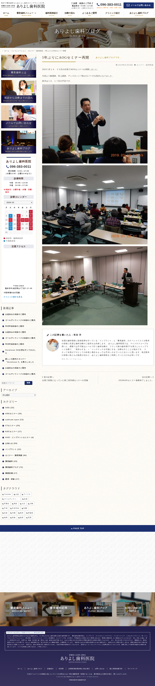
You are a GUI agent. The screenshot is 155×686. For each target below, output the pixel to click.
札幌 (25, 508)
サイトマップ (132, 669)
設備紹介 (50, 669)
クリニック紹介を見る (13, 297)
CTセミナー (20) (12, 425)
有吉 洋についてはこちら (72, 359)
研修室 (30, 513)
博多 (15, 503)
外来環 (61, 669)
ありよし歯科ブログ (34, 669)
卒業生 (6, 503)
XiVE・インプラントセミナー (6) (19, 437)
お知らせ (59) (11, 443)
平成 (6, 508)
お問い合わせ (100, 669)
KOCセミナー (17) (13, 431)
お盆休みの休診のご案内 (15, 314)
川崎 (31, 503)
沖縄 (14, 513)
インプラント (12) (13, 449)
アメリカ (27, 494)
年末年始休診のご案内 (14, 326)
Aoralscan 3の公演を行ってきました (20, 351)
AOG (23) (9, 408)
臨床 (21, 517)
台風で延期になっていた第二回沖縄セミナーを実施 (65, 380)
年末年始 (15, 508)
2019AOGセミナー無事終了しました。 (136, 380)
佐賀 (25, 499)
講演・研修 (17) (12, 479)
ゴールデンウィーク (12, 499)
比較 (6, 513)
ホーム (20, 669)
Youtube (7, 494)
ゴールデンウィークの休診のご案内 (20, 320)
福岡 (6, 517)
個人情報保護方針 (116, 669)
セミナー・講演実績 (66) (16, 455)
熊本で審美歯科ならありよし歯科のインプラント (75, 676)
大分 (23, 503)
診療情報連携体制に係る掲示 (79, 669)
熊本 (21, 513)
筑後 (14, 517)
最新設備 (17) (11, 473)
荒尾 (29, 517)
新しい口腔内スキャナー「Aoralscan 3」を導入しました (19, 360)
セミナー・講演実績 (145, 65)
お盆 (17, 494)
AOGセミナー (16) (13, 414)
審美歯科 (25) (11, 461)
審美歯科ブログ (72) (14, 467)
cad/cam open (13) (14, 420)
